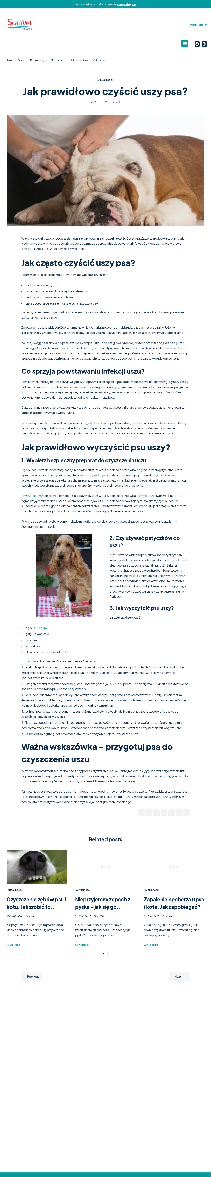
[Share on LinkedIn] (164, 812)
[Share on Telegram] (186, 812)
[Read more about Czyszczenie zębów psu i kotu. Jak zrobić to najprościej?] (37, 867)
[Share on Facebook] (141, 812)
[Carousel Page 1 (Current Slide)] (103, 953)
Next (178, 976)
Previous (33, 976)
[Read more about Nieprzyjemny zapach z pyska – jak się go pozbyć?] (105, 867)
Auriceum (171, 475)
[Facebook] (197, 44)
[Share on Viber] (179, 812)
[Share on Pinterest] (156, 812)
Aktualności (57, 60)
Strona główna (15, 60)
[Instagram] (204, 44)
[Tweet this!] (149, 812)
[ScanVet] (20, 25)
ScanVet (115, 102)
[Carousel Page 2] (107, 953)
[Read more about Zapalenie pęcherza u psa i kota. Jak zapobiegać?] (174, 867)
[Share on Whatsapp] (171, 812)
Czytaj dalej (13, 944)
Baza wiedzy (37, 60)
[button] (184, 43)
